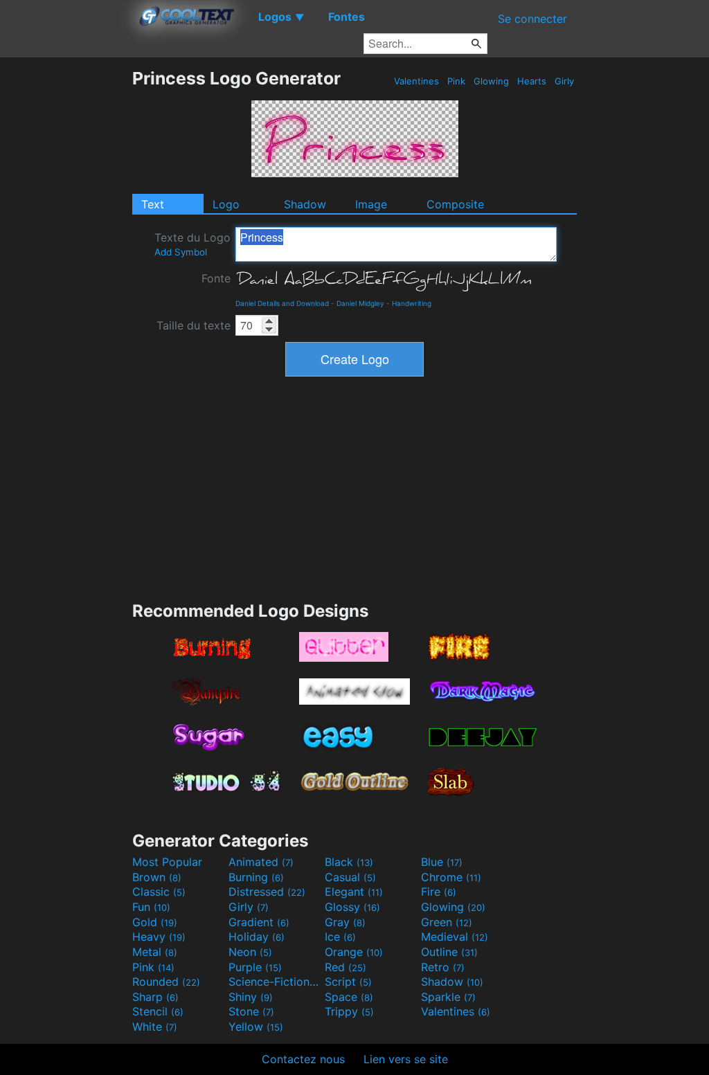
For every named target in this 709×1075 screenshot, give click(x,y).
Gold (154, 922)
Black (349, 862)
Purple (255, 967)
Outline (449, 952)
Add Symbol (180, 252)
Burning (256, 877)
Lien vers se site (406, 1059)
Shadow (305, 204)
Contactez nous (303, 1059)
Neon (250, 952)
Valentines (416, 81)
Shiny (250, 997)
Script (348, 981)
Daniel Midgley (360, 303)
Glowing (491, 81)
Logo (226, 204)
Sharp (155, 997)
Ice (340, 936)
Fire (438, 891)
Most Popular (167, 862)
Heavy (159, 936)
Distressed (266, 891)
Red (345, 967)
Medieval (454, 936)
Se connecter (532, 19)
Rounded (166, 981)
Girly (564, 81)
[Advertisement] (65, 275)
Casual (350, 877)
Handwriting (411, 303)
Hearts (531, 81)
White (154, 1026)
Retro (443, 967)
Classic (159, 891)
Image (371, 204)
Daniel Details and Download (282, 303)
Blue (442, 862)
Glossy (352, 907)
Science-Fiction (274, 981)
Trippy (349, 1011)
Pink (456, 81)
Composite (455, 204)
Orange (354, 952)
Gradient (258, 922)
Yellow (255, 1026)
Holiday (256, 936)
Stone (251, 1011)
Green (446, 922)
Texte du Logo (192, 244)
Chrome (451, 877)
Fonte (216, 278)
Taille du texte (193, 325)
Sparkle (448, 997)
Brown (156, 877)
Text (152, 204)
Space (349, 997)
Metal (154, 952)
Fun (151, 907)
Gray (345, 922)
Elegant (354, 891)
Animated (261, 862)
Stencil (157, 1011)
